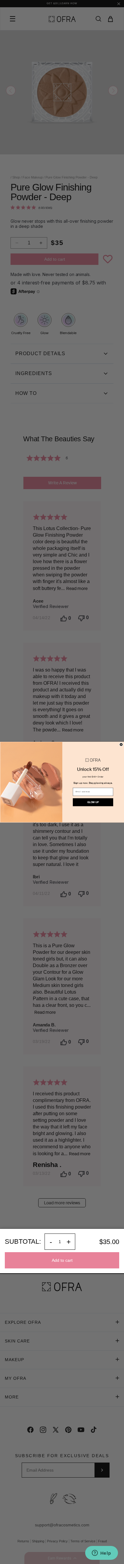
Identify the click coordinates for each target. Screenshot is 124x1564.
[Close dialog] (121, 744)
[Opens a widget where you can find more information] (101, 1553)
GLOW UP (93, 802)
